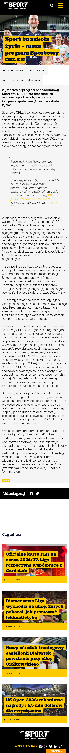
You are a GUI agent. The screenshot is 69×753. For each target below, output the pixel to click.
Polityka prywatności (25, 745)
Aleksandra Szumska (26, 80)
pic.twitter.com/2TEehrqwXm (30, 199)
